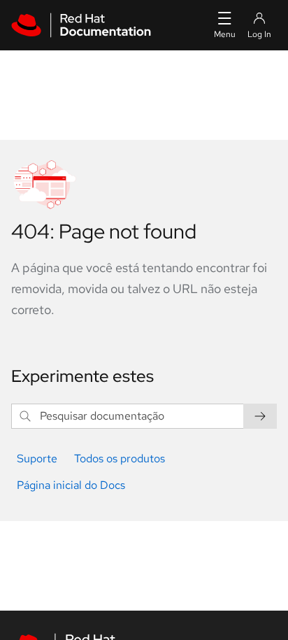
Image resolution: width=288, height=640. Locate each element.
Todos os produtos (119, 458)
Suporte (37, 458)
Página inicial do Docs (71, 485)
